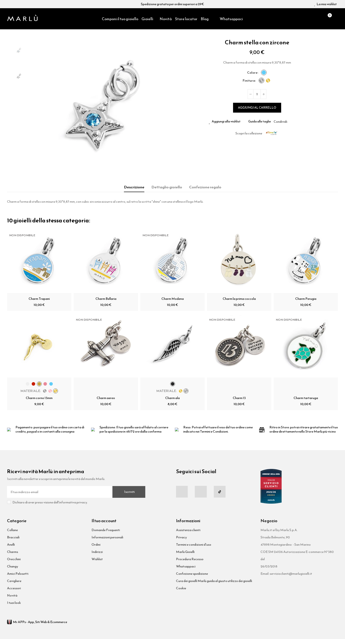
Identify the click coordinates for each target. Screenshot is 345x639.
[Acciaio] (261, 80)
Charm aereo (106, 398)
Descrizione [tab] (134, 187)
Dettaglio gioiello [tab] (166, 187)
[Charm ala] (172, 345)
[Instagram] (201, 492)
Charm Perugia (305, 298)
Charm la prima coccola (239, 298)
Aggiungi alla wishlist (226, 121)
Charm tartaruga (306, 398)
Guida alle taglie (259, 121)
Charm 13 (239, 398)
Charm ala (172, 398)
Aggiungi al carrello (257, 107)
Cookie (181, 588)
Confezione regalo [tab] (205, 187)
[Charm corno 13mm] (39, 345)
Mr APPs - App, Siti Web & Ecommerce (40, 622)
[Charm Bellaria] (106, 261)
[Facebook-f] (182, 492)
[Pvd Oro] (268, 80)
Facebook (291, 121)
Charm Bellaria (106, 298)
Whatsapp (302, 121)
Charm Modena (172, 298)
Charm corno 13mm (39, 398)
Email (297, 121)
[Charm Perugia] (306, 261)
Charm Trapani (39, 298)
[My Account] (335, 19)
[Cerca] (319, 19)
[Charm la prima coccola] (239, 261)
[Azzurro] (264, 72)
